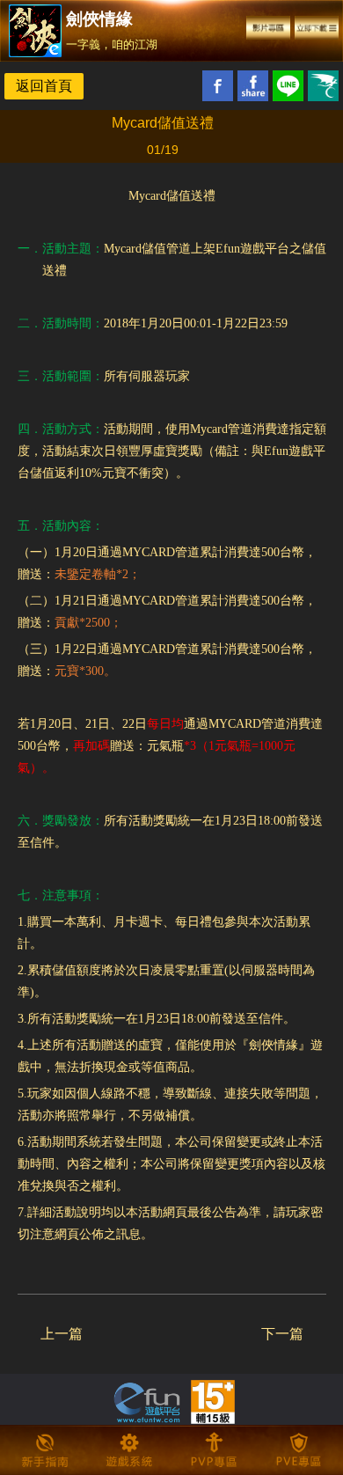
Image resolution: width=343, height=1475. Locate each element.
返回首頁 (44, 85)
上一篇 (61, 1333)
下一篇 (282, 1333)
